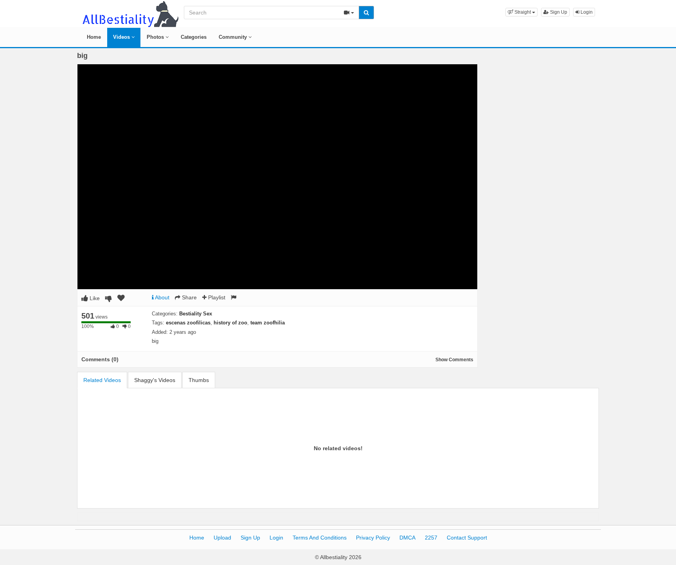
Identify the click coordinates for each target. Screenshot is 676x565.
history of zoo (230, 323)
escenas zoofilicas (188, 323)
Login (586, 12)
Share (188, 297)
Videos (122, 37)
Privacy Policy (373, 537)
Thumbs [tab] (199, 380)
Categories (194, 37)
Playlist (216, 297)
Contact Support (467, 537)
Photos (156, 37)
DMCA (407, 537)
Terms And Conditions (320, 537)
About (161, 297)
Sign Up (558, 12)
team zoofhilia (267, 323)
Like (94, 298)
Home (94, 37)
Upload (222, 537)
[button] (521, 12)
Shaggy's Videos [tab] (154, 380)
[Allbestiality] (130, 13)
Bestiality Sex (195, 314)
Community (233, 37)
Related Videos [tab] (102, 380)
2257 (431, 537)
